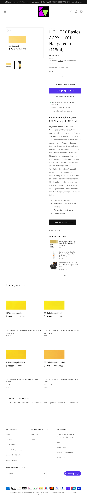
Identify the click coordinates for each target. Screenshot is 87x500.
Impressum (61, 457)
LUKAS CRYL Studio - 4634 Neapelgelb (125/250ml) (67, 242)
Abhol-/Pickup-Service (14, 450)
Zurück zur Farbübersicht (63, 222)
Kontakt (9, 440)
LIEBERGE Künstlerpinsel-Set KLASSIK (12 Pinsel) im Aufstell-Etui (69, 265)
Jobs (33, 440)
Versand (60, 60)
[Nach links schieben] (60, 275)
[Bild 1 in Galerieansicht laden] (10, 65)
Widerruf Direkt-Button (14, 455)
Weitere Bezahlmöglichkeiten (65, 96)
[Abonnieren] (43, 473)
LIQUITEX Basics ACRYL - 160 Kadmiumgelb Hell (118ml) (62, 330)
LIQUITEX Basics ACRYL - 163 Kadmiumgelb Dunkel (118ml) (61, 380)
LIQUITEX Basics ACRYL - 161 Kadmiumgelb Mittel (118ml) (22, 380)
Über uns (34, 434)
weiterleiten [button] (55, 231)
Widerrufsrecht (11, 460)
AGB (58, 442)
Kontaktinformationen (44, 495)
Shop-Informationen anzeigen (63, 111)
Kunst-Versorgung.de (20, 492)
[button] (4, 11)
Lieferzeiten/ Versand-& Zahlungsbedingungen (65, 435)
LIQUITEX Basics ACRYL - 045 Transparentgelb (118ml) (23, 330)
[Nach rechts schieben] (70, 275)
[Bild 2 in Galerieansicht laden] (20, 65)
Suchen (8, 434)
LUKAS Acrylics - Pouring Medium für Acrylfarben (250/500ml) (67, 254)
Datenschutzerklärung (65, 452)
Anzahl (51, 72)
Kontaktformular (12, 445)
